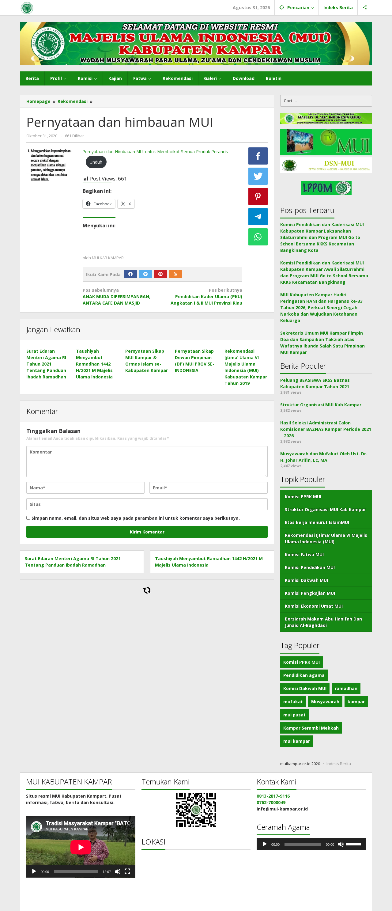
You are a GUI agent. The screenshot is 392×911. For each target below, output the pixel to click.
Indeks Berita (338, 763)
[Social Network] (365, 7)
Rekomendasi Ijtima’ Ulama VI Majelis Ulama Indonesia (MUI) (326, 538)
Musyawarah (325, 701)
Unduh (96, 162)
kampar (356, 701)
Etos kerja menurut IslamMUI (317, 522)
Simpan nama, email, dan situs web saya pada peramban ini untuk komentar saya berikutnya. (136, 518)
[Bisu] (118, 871)
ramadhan (346, 688)
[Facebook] (130, 274)
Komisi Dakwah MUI (306, 580)
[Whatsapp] (258, 236)
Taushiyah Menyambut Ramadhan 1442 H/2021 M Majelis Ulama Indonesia (94, 364)
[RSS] (175, 274)
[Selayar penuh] (127, 871)
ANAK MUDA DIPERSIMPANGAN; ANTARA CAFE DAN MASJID (116, 296)
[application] (80, 847)
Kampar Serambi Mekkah (311, 728)
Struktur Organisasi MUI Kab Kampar (325, 509)
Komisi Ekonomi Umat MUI (314, 606)
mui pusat (294, 715)
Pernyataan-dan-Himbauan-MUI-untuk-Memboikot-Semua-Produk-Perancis (155, 151)
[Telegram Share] (258, 216)
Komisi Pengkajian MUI (310, 593)
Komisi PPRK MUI (303, 496)
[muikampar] (27, 7)
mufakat (293, 701)
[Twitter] (145, 274)
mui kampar (296, 741)
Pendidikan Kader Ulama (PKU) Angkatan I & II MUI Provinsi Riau (206, 296)
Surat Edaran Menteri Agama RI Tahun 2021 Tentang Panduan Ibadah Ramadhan (46, 364)
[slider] (354, 843)
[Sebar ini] (258, 156)
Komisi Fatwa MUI (304, 554)
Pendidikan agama (304, 675)
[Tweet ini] (258, 176)
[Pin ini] (258, 196)
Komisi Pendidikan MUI (310, 567)
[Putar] (34, 871)
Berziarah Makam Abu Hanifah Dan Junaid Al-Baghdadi (323, 622)
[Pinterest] (160, 274)
